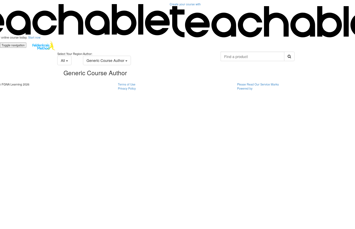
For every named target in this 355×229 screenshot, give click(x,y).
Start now (34, 37)
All (63, 60)
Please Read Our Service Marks (258, 84)
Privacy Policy (127, 88)
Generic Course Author (105, 60)
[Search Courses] (289, 56)
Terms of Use (126, 84)
